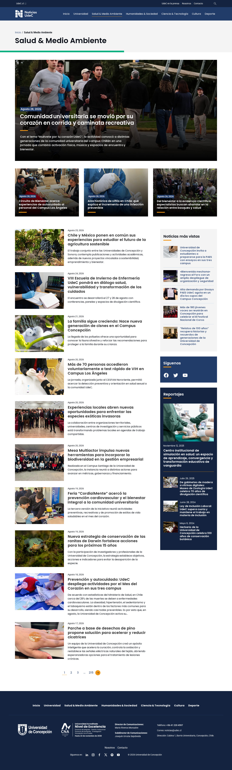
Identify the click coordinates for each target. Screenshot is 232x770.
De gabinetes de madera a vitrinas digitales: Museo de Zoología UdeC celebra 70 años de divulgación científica (196, 488)
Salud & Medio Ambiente (107, 14)
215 (91, 672)
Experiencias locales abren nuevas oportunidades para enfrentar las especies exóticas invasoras (101, 411)
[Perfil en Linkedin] (86, 754)
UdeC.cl (20, 3)
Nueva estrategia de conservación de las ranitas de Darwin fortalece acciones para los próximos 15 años (106, 541)
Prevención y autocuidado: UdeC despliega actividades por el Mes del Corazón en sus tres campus (102, 583)
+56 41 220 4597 (174, 725)
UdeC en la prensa (170, 3)
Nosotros (186, 3)
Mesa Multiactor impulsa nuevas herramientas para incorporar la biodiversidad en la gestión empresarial (105, 454)
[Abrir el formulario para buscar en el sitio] (215, 4)
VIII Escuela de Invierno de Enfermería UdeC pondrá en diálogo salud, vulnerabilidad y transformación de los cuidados (104, 285)
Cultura (196, 14)
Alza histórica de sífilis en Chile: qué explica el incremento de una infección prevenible (116, 204)
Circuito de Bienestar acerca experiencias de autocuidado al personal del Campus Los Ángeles (43, 204)
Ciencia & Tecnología (174, 14)
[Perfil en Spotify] (112, 754)
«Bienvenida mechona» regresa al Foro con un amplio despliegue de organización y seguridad (196, 276)
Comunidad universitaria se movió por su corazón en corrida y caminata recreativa (78, 119)
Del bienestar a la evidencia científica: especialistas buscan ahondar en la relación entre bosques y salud (184, 204)
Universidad (80, 14)
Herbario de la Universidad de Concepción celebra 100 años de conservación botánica (196, 533)
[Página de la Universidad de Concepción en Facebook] (99, 754)
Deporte (210, 14)
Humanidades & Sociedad (142, 14)
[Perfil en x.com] (105, 754)
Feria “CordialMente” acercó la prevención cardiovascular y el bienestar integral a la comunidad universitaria (107, 497)
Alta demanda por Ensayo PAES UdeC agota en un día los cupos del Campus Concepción (197, 294)
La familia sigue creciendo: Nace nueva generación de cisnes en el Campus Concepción (105, 325)
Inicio (66, 14)
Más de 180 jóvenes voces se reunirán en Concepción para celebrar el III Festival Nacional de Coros (194, 314)
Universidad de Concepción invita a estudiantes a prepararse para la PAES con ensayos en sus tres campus (196, 255)
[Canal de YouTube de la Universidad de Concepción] (118, 754)
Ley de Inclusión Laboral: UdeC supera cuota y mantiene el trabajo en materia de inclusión (196, 511)
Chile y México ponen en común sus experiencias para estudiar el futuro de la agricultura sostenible (107, 239)
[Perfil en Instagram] (93, 754)
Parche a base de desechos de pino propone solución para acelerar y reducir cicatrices (107, 632)
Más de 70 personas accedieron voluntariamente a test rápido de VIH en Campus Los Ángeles (106, 368)
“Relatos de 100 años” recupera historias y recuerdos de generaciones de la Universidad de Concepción (194, 336)
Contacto (198, 3)
